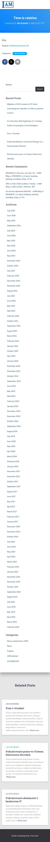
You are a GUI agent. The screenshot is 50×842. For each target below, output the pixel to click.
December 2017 (13, 471)
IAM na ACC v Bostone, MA (23, 187)
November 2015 (13, 582)
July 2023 (11, 271)
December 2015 (13, 577)
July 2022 (11, 296)
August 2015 (12, 597)
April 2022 (11, 311)
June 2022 (11, 301)
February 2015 (13, 627)
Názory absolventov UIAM (17, 641)
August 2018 (12, 431)
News (9, 646)
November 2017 (13, 476)
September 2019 (14, 381)
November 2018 (13, 416)
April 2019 (11, 396)
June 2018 (11, 441)
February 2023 (13, 276)
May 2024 (11, 256)
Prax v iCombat (13, 133)
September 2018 (14, 426)
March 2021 (12, 336)
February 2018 (13, 461)
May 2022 (11, 306)
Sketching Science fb (19, 46)
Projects (10, 651)
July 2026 (11, 211)
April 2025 (11, 246)
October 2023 (12, 266)
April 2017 (11, 507)
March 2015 (12, 622)
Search (9, 85)
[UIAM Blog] (8, 4)
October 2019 (12, 376)
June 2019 (11, 386)
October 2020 (12, 351)
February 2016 (13, 567)
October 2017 (12, 481)
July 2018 (11, 436)
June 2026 (11, 215)
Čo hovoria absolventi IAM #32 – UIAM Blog (23, 191)
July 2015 (11, 602)
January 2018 (12, 466)
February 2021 (13, 341)
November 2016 (13, 532)
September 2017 (14, 486)
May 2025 (11, 241)
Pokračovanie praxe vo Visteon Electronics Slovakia (24, 753)
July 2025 (11, 231)
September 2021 (14, 326)
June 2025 (11, 236)
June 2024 (11, 251)
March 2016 (12, 562)
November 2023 (13, 261)
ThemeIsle (34, 836)
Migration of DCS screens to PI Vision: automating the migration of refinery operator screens (25, 108)
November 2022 (13, 286)
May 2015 (11, 612)
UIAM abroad (12, 656)
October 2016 (12, 537)
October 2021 (12, 321)
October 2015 (12, 587)
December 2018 (13, 411)
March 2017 (12, 512)
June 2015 (11, 607)
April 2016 (11, 557)
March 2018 (12, 456)
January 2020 (12, 361)
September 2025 (14, 226)
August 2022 (12, 291)
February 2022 (13, 316)
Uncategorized (19, 53)
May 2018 (11, 446)
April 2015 (11, 617)
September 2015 (14, 592)
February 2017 (13, 517)
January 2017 (12, 522)
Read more (34, 730)
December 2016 (13, 527)
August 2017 (12, 491)
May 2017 (11, 501)
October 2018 (12, 421)
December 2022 (13, 281)
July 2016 (11, 542)
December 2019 (13, 366)
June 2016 (11, 547)
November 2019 (13, 371)
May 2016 (11, 552)
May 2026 (11, 221)
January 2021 (12, 346)
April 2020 (11, 356)
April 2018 (11, 451)
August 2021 (12, 331)
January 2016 (12, 572)
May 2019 (11, 391)
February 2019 (13, 401)
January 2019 (12, 406)
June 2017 (11, 496)
